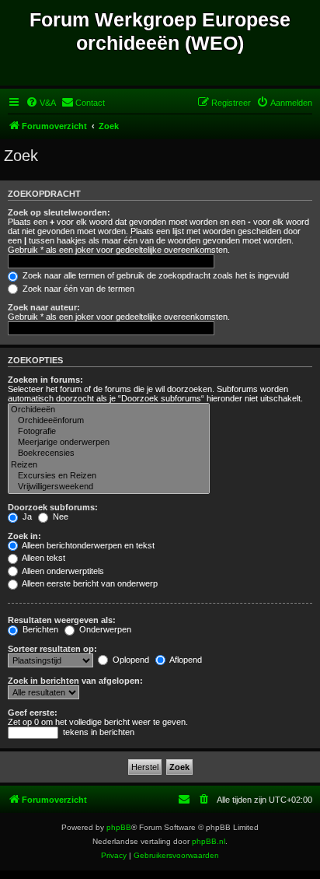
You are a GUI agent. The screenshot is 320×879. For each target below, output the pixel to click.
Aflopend (185, 659)
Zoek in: (24, 536)
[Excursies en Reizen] (108, 476)
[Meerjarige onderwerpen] (108, 442)
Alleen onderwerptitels (62, 571)
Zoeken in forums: (45, 379)
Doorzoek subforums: (53, 507)
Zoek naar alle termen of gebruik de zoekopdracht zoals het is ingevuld (154, 275)
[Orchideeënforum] (108, 420)
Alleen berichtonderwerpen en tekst (87, 545)
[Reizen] (108, 465)
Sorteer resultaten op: (52, 648)
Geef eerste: (32, 712)
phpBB (118, 827)
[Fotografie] (108, 431)
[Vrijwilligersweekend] (108, 487)
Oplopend (129, 659)
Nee (59, 516)
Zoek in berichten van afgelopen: (75, 680)
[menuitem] (41, 102)
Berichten (39, 629)
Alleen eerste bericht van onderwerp (89, 583)
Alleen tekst (42, 557)
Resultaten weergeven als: (62, 620)
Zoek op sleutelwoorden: (59, 212)
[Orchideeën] (108, 409)
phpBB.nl (208, 841)
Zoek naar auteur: (44, 307)
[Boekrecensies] (108, 453)
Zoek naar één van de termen (77, 288)
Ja (26, 516)
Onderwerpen (104, 629)
